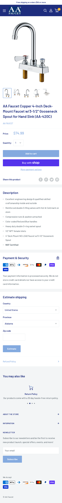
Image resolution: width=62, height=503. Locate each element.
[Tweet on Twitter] (52, 179)
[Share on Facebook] (41, 179)
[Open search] (45, 10)
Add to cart (31, 153)
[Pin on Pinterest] (46, 179)
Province (7, 317)
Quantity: (7, 143)
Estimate (11, 348)
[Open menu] (4, 11)
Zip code (7, 331)
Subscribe (12, 459)
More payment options (31, 169)
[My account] (50, 10)
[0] (57, 10)
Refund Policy (9, 361)
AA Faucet (8, 123)
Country (6, 303)
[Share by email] (57, 179)
